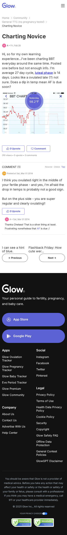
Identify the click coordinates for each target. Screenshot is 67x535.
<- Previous (15, 257)
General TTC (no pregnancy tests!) (23, 21)
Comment (40, 148)
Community (20, 18)
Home (5, 18)
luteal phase (44, 73)
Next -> (52, 257)
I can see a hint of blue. (13, 249)
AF (38, 228)
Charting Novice (12, 25)
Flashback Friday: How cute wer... (45, 249)
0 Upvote (15, 148)
